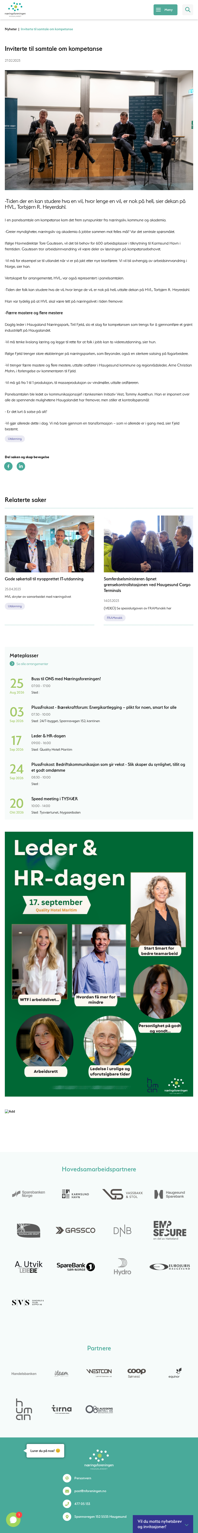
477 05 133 (82, 1504)
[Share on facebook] (8, 469)
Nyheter (11, 29)
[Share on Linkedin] (21, 469)
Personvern (82, 1478)
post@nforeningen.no (90, 1491)
